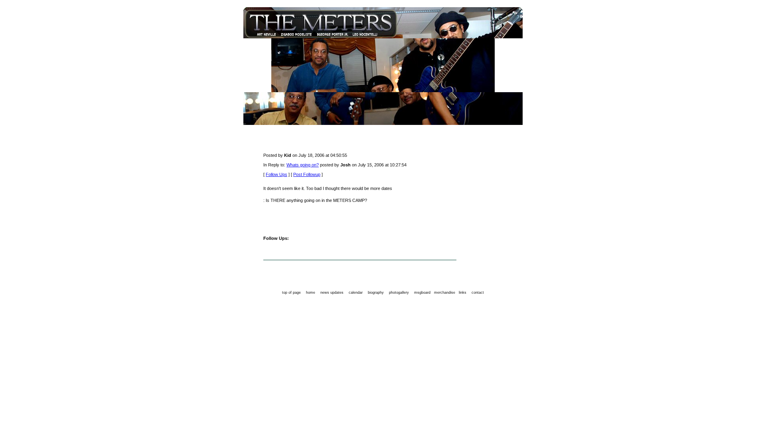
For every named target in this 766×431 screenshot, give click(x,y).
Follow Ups (276, 174)
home (310, 293)
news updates (332, 293)
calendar (356, 293)
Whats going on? (302, 164)
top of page (291, 293)
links (462, 293)
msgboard (422, 293)
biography (376, 293)
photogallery (399, 293)
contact (478, 293)
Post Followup (306, 174)
